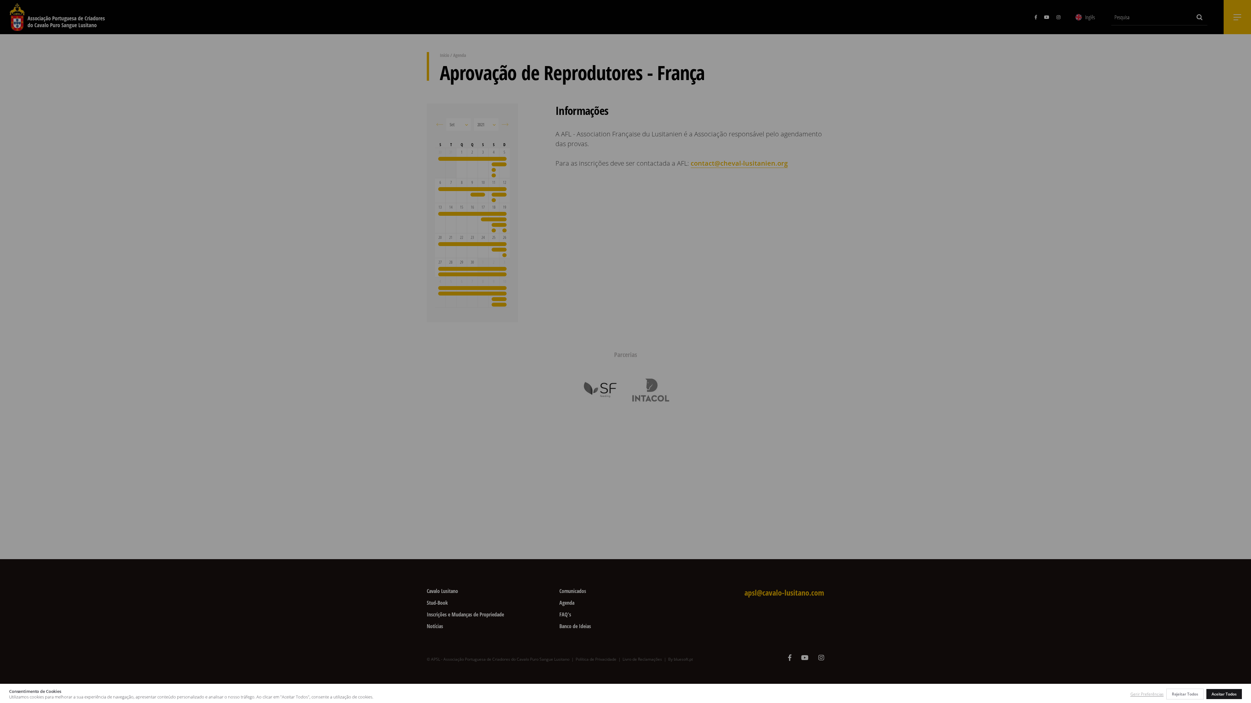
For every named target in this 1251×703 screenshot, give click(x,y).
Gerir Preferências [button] (1147, 694)
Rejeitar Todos (1185, 694)
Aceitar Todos (1224, 694)
